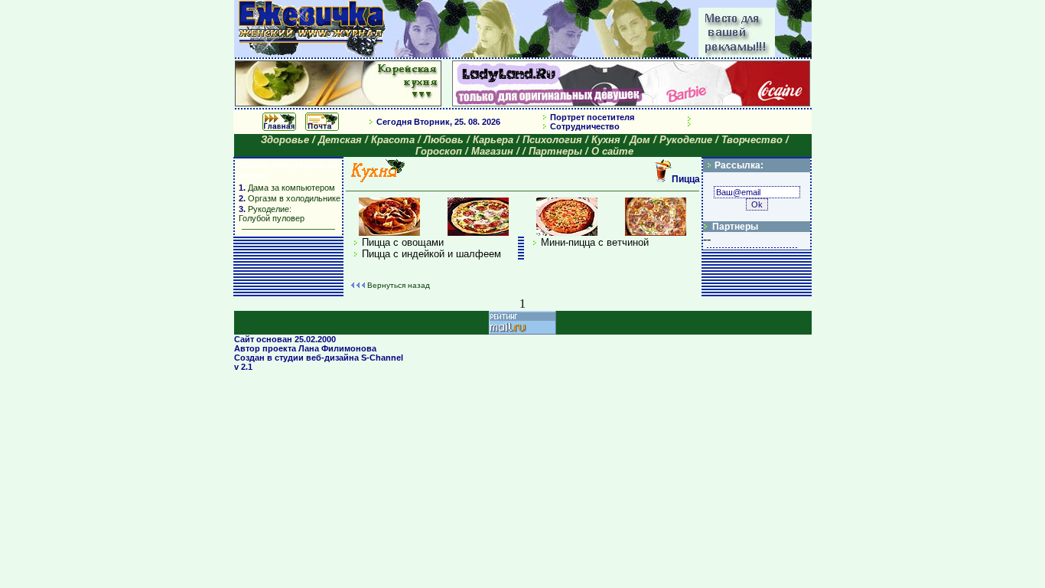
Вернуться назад (398, 285)
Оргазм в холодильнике (294, 198)
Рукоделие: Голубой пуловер (271, 213)
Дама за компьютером (290, 187)
